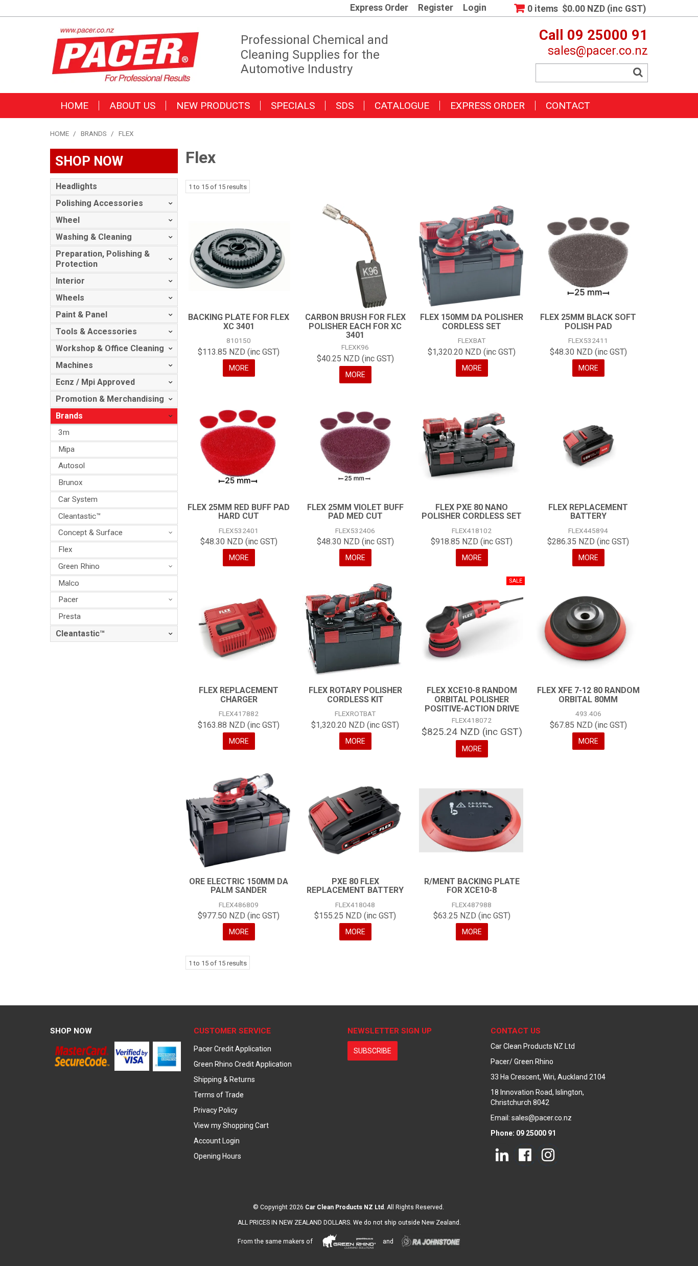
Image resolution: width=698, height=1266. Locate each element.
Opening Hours (217, 1156)
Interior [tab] (70, 281)
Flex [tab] (65, 549)
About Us (132, 105)
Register (435, 8)
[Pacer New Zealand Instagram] (548, 1154)
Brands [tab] (69, 416)
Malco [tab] (68, 583)
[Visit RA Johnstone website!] (431, 1241)
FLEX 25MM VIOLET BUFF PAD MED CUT (355, 511)
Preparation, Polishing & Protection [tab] (103, 259)
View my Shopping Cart (231, 1125)
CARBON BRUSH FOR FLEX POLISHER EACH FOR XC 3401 (355, 326)
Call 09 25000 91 (593, 35)
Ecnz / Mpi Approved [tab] (95, 382)
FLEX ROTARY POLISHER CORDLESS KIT (355, 694)
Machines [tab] (74, 365)
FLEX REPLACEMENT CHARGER (238, 694)
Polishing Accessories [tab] (99, 203)
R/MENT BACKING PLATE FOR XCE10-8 (472, 886)
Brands (94, 133)
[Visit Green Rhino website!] (349, 1241)
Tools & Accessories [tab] (96, 331)
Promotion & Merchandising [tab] (110, 399)
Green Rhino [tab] (79, 566)
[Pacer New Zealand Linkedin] (502, 1154)
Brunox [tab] (70, 482)
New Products (213, 105)
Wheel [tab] (68, 220)
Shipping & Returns (224, 1079)
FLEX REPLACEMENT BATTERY (588, 511)
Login (474, 8)
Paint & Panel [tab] (81, 314)
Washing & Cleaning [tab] (94, 237)
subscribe (372, 1051)
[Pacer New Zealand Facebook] (525, 1154)
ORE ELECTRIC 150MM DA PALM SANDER (238, 886)
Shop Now (71, 1030)
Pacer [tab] (68, 599)
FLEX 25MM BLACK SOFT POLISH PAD (588, 321)
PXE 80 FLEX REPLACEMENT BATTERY (355, 886)
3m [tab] (63, 432)
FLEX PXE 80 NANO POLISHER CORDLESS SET (472, 511)
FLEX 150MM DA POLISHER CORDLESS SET (471, 321)
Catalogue (402, 105)
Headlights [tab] (76, 186)
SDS (345, 105)
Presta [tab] (69, 616)
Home (74, 105)
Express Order (379, 8)
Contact (568, 105)
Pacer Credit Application (232, 1049)
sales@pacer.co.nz (598, 50)
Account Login (217, 1141)
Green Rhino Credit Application (243, 1064)
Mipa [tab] (66, 449)
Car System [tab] (78, 499)
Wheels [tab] (70, 298)
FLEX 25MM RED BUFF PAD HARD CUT (239, 511)
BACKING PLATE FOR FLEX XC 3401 (238, 321)
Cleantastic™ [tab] (79, 516)
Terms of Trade (219, 1095)
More (239, 368)
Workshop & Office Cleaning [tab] (110, 348)
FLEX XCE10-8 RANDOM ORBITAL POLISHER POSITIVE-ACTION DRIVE (472, 699)
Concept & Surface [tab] (90, 532)
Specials (293, 105)
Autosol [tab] (71, 465)
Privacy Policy (216, 1110)
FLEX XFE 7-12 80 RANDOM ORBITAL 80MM (588, 694)
